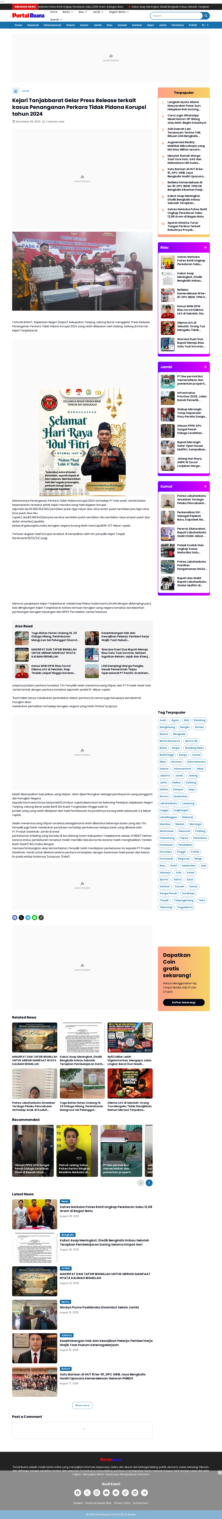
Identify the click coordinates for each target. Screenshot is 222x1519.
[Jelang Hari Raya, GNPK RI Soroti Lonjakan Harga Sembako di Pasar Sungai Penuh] (168, 464)
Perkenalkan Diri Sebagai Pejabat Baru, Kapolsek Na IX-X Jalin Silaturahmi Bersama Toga (190, 516)
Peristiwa (178, 25)
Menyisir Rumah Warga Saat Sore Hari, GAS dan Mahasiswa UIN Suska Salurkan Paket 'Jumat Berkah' (185, 159)
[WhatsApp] (34, 917)
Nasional (33, 25)
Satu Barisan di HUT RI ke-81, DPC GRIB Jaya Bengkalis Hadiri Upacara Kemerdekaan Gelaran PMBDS (103, 1376)
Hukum (70, 25)
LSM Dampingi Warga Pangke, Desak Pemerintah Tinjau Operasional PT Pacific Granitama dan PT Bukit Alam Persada (125, 669)
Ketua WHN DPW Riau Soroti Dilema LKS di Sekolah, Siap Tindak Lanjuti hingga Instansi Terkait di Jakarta (52, 669)
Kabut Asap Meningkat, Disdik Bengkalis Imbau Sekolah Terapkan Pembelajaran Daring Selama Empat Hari (140, 6)
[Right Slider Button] (206, 25)
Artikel (66, 1268)
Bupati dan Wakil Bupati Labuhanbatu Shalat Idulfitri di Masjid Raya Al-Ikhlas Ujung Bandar (191, 581)
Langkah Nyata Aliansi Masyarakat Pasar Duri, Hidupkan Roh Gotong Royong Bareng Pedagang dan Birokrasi (186, 105)
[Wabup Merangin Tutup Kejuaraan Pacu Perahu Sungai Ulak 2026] (168, 414)
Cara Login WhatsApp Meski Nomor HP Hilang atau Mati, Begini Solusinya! (187, 119)
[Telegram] (28, 917)
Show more (82, 1405)
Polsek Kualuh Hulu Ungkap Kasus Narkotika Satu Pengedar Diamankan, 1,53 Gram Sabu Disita (190, 549)
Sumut (84, 25)
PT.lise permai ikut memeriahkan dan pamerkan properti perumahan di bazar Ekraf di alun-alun (117, 1168)
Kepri (150, 25)
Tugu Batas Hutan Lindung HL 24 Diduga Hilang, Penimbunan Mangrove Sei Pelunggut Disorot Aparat (54, 636)
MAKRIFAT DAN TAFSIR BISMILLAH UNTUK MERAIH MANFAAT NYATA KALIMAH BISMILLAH (53, 653)
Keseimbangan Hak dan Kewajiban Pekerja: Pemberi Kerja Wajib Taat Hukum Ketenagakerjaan (125, 636)
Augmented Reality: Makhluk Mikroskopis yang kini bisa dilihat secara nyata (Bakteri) (186, 146)
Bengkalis (68, 1235)
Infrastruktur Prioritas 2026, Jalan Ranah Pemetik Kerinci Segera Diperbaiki (192, 396)
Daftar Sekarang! (184, 1002)
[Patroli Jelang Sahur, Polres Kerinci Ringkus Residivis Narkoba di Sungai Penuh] (77, 1151)
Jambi (96, 12)
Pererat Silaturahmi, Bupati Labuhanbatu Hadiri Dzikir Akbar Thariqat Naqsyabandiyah (191, 532)
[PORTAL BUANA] (28, 15)
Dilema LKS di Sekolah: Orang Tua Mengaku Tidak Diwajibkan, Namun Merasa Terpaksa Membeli (130, 1106)
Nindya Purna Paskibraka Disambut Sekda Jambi (99, 1307)
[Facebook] (14, 917)
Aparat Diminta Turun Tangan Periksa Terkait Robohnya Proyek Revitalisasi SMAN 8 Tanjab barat (186, 226)
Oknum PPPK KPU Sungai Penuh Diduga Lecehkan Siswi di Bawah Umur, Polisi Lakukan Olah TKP (32, 1168)
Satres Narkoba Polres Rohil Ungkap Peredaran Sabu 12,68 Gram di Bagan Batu (106, 1209)
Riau (81, 12)
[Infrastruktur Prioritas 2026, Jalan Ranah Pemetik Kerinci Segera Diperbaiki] (168, 398)
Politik (193, 25)
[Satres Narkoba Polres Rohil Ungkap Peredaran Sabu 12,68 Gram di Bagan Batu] (34, 1214)
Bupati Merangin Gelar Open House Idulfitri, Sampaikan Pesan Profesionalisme (191, 446)
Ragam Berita (117, 12)
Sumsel (122, 25)
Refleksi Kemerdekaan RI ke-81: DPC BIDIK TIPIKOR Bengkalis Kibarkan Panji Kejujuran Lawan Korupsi (185, 186)
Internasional (52, 25)
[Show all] (205, 247)
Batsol (66, 1368)
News (65, 1201)
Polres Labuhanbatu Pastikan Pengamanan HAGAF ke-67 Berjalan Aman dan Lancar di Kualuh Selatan (192, 565)
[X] (21, 917)
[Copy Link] (41, 917)
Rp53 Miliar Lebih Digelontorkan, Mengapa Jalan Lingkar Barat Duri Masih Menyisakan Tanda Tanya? (129, 1060)
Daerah (54, 19)
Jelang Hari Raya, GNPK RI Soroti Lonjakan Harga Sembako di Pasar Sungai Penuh (190, 462)
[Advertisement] (111, 58)
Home (54, 12)
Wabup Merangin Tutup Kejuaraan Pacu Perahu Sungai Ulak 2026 (191, 413)
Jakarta (67, 1335)
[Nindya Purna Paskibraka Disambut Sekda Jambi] (34, 1315)
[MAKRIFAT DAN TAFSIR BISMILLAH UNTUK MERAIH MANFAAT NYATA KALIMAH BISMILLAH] (22, 655)
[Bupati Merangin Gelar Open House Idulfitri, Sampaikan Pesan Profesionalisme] (168, 447)
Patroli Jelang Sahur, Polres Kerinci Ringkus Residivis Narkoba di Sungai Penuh (74, 1168)
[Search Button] (206, 15)
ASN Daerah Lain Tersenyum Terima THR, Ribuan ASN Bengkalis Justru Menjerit (184, 132)
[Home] (15, 90)
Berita (66, 12)
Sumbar (137, 25)
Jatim (162, 25)
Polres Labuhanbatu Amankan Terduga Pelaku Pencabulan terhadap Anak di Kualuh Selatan (33, 1106)
